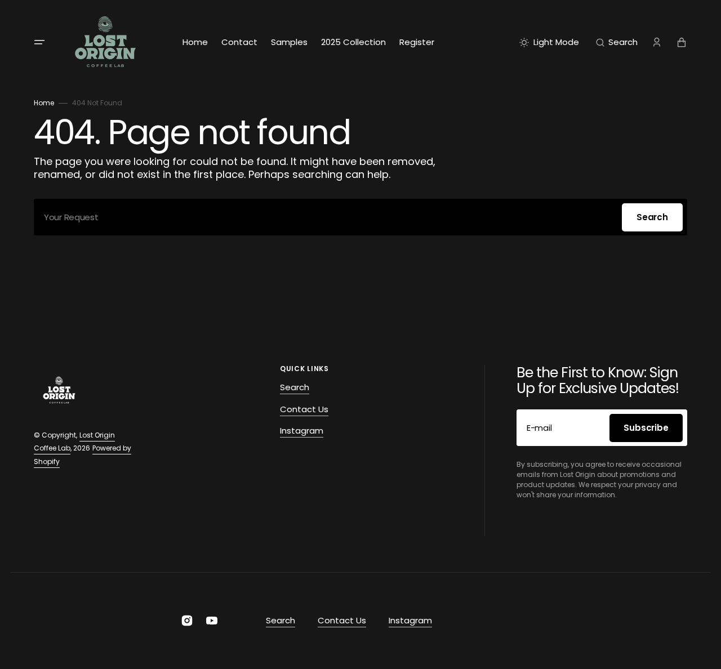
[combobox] (360, 217)
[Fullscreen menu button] (39, 42)
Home (44, 103)
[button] (617, 42)
